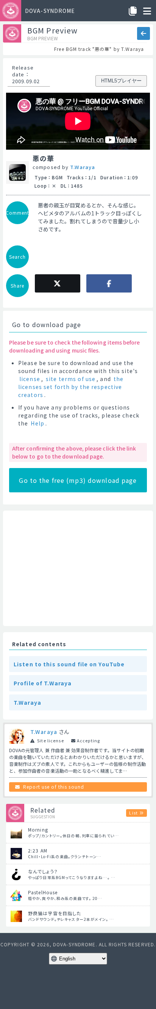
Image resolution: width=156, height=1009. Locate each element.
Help (37, 423)
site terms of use (70, 379)
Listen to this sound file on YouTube (69, 664)
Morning (38, 829)
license (29, 379)
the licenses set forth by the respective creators (70, 387)
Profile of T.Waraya (43, 683)
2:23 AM (37, 850)
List (133, 813)
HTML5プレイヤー (121, 81)
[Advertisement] (78, 568)
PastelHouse (43, 892)
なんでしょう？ (43, 871)
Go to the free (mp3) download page (78, 480)
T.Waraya (82, 167)
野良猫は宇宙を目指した (54, 913)
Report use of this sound (53, 786)
